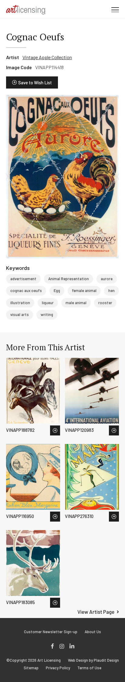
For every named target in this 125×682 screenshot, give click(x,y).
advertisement (23, 278)
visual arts (19, 314)
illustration (20, 302)
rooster (105, 302)
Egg (57, 290)
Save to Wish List (35, 82)
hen (111, 290)
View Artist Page (95, 612)
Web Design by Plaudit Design (93, 660)
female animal (84, 290)
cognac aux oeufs (26, 290)
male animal (76, 302)
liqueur (48, 302)
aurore (107, 278)
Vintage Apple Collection (47, 57)
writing (47, 314)
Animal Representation (68, 278)
